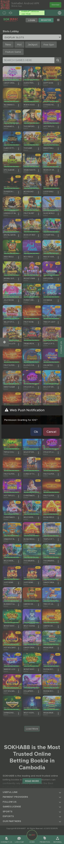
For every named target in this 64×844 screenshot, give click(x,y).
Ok (36, 432)
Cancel (51, 432)
